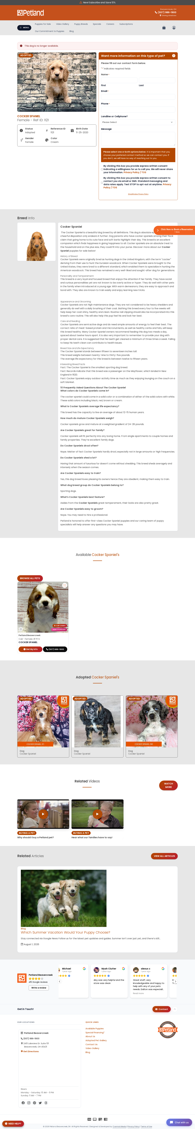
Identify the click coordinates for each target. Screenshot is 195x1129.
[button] (175, 981)
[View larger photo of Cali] (64, 585)
